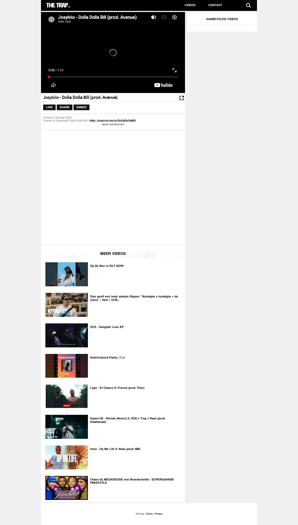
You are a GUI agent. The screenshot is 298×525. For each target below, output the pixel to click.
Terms (149, 514)
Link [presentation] (49, 107)
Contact (215, 5)
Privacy (159, 514)
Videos (190, 5)
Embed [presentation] (81, 107)
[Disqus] (113, 186)
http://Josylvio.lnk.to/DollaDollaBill (112, 120)
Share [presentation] (65, 107)
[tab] (49, 107)
